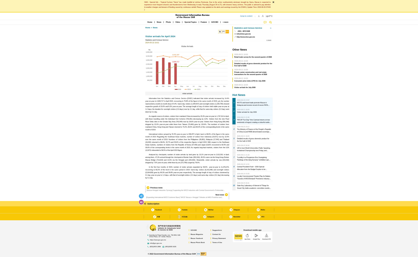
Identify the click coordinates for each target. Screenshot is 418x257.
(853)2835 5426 (170, 246)
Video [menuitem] (177, 22)
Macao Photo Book (198, 242)
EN (227, 32)
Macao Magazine (197, 234)
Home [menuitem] (149, 22)
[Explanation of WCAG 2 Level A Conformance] (201, 254)
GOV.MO (194, 230)
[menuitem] (159, 22)
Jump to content (246, 16)
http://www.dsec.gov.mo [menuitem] (246, 37)
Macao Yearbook (197, 238)
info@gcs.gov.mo (156, 243)
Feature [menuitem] (204, 22)
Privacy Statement (219, 238)
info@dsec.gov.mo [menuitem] (244, 34)
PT (223, 32)
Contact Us (216, 234)
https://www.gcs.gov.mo (158, 240)
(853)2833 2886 (155, 246)
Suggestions (217, 230)
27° (270, 16)
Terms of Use (217, 242)
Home (147, 28)
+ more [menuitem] (268, 40)
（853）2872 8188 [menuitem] (243, 31)
